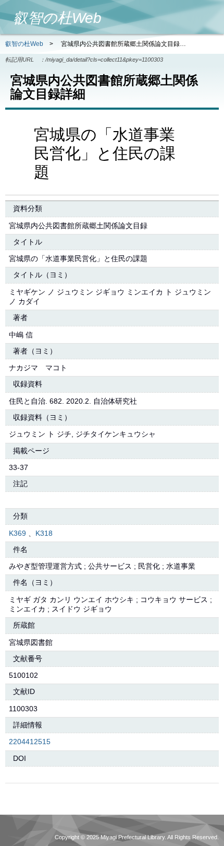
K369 (17, 533)
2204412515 (30, 741)
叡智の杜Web (24, 44)
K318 (44, 533)
